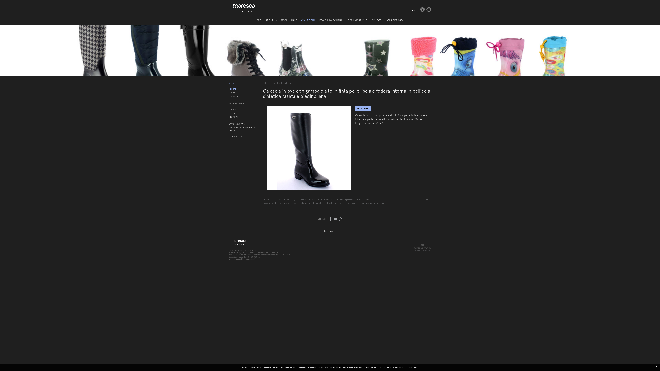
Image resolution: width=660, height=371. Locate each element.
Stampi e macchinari (331, 20)
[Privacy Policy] (235, 259)
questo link (323, 367)
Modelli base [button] (289, 20)
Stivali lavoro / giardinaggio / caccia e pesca (242, 127)
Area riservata (395, 20)
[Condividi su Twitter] (335, 218)
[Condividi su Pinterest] (340, 218)
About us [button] (271, 20)
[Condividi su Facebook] (330, 218)
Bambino (234, 96)
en (413, 9)
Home (258, 20)
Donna (233, 89)
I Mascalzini (235, 136)
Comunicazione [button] (357, 20)
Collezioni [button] (308, 20)
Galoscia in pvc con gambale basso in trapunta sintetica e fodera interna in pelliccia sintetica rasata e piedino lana (329, 199)
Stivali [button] (232, 83)
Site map (329, 230)
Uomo (233, 92)
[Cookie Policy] (248, 259)
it (408, 9)
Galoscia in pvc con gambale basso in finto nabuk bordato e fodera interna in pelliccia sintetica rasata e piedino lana (329, 202)
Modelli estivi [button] (236, 103)
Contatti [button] (376, 20)
